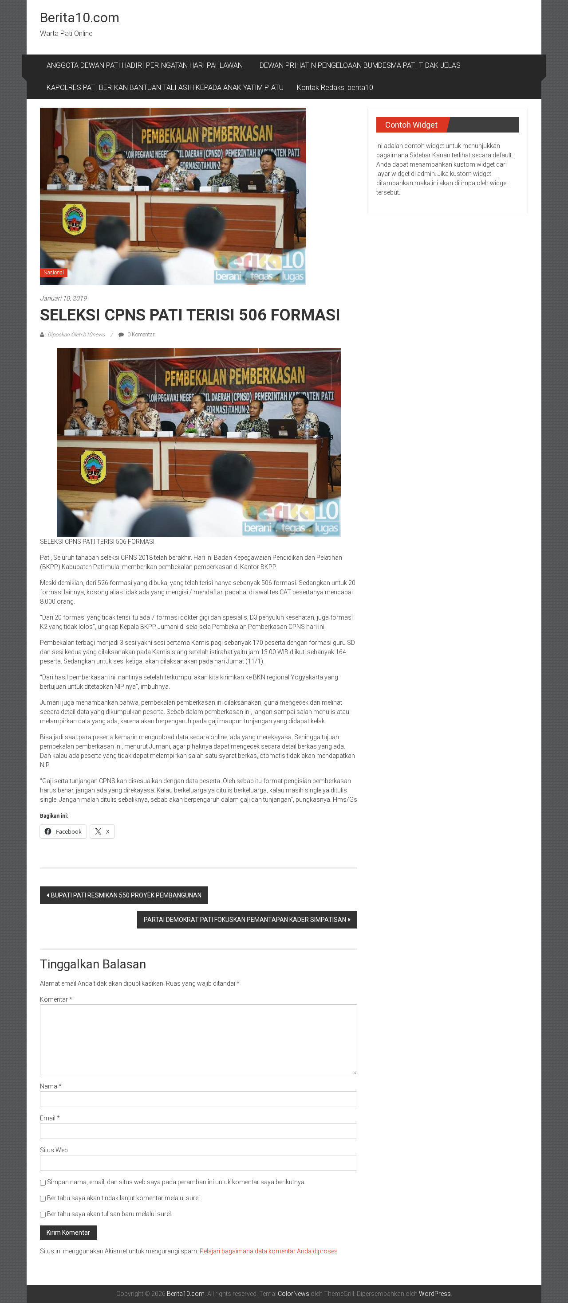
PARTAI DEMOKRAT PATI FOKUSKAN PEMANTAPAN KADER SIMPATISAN (245, 919)
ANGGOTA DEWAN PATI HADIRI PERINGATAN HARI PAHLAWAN (146, 65)
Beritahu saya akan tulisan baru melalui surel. (109, 1213)
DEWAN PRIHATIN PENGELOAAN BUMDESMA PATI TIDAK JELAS (360, 65)
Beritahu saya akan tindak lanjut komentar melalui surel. (124, 1198)
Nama (51, 1086)
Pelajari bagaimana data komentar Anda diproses (269, 1251)
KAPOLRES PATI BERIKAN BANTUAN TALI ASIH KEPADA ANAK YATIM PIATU (165, 87)
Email (50, 1118)
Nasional (53, 272)
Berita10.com (79, 17)
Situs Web (54, 1150)
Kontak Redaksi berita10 (335, 87)
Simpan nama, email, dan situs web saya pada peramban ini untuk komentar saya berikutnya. (176, 1182)
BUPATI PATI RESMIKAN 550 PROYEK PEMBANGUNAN (126, 895)
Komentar (56, 999)
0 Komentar (140, 335)
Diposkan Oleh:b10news (76, 335)
